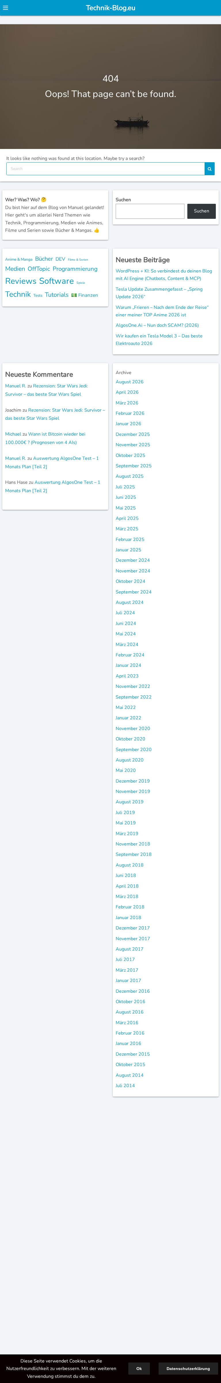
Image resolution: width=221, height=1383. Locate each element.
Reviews (21, 281)
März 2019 (127, 833)
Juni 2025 (126, 497)
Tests (37, 295)
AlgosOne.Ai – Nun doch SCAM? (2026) (157, 325)
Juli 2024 (125, 613)
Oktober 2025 (130, 455)
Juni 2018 (126, 875)
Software (56, 281)
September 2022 (134, 697)
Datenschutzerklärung (188, 1368)
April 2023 (127, 676)
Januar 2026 (128, 424)
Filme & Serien (78, 259)
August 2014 (130, 1075)
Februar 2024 (130, 655)
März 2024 (127, 644)
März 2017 (127, 970)
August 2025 (130, 476)
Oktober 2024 (130, 581)
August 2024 (130, 602)
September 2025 (134, 466)
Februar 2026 (130, 413)
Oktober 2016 (130, 1001)
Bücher (44, 259)
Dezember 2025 (133, 434)
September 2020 (134, 749)
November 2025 (133, 445)
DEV (60, 259)
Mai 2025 (126, 508)
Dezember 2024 (133, 560)
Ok (139, 1368)
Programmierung (75, 269)
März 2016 (127, 1023)
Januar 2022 (128, 718)
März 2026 (127, 403)
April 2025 (127, 518)
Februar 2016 (130, 1033)
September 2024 (134, 592)
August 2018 (130, 865)
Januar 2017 (128, 980)
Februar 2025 (130, 539)
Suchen (123, 200)
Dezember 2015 (133, 1054)
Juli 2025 (125, 487)
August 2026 (130, 382)
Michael (13, 434)
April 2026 (127, 392)
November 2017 (133, 939)
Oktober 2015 (130, 1064)
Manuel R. (15, 386)
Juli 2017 (125, 959)
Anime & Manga (19, 259)
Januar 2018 (128, 917)
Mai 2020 (126, 770)
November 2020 (133, 728)
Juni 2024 (126, 623)
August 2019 (130, 802)
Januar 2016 (128, 1043)
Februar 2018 (130, 907)
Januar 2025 (128, 550)
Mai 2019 (126, 823)
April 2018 (127, 886)
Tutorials (56, 294)
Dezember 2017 (133, 928)
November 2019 (133, 791)
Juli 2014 (125, 1085)
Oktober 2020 (130, 739)
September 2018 (134, 854)
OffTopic (39, 269)
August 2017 (130, 949)
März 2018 (127, 896)
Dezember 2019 (133, 781)
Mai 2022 (126, 707)
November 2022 (133, 686)
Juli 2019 (125, 812)
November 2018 (133, 844)
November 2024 (133, 571)
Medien (15, 268)
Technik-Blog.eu (110, 7)
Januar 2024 (128, 665)
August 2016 (130, 1012)
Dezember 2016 (133, 991)
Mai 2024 (126, 634)
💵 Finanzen (84, 295)
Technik (18, 294)
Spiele (81, 283)
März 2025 (127, 529)
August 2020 (130, 760)
